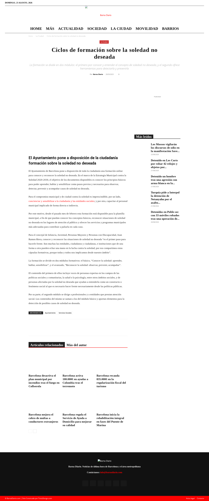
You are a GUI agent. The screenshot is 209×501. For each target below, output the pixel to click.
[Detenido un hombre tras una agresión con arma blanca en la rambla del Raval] (141, 180)
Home (36, 29)
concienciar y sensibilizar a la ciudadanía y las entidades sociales (61, 201)
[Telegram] (119, 86)
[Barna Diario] (104, 15)
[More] (126, 86)
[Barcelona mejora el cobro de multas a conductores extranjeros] (44, 401)
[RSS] (188, 3)
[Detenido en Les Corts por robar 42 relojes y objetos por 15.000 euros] (141, 164)
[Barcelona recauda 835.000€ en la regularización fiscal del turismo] (112, 362)
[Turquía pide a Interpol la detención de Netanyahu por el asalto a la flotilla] (141, 196)
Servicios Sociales (65, 313)
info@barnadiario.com (111, 472)
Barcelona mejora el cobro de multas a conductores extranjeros (43, 418)
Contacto (200, 498)
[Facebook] (178, 3)
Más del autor (77, 345)
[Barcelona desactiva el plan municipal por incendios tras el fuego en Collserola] (44, 362)
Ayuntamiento (50, 313)
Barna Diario (98, 74)
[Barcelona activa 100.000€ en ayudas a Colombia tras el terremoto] (78, 362)
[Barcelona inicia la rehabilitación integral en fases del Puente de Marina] (112, 401)
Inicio (31, 36)
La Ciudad (121, 29)
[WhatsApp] (113, 86)
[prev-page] (30, 431)
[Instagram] (183, 3)
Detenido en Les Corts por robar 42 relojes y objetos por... (164, 164)
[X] (192, 3)
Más (50, 29)
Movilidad (147, 29)
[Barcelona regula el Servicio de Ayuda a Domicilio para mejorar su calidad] (78, 401)
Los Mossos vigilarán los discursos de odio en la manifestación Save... (165, 148)
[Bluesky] (202, 3)
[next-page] (35, 431)
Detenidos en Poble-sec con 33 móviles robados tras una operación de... (165, 215)
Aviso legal (190, 498)
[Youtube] (197, 3)
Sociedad (97, 29)
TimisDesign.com (45, 498)
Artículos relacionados (46, 345)
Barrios (170, 29)
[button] (200, 29)
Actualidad (70, 29)
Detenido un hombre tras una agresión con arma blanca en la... (164, 180)
